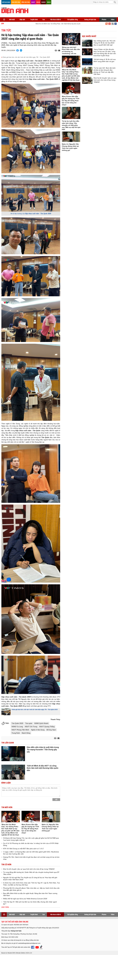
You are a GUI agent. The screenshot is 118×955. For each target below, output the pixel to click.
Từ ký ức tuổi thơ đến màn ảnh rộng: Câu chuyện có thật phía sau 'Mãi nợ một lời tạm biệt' (71, 125)
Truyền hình (34, 19)
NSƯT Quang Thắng (47, 726)
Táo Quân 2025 (17, 723)
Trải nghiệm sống (72, 19)
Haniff (33, 2)
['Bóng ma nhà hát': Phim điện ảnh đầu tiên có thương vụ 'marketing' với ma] (71, 39)
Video (112, 19)
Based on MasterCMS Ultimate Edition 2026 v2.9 (16, 953)
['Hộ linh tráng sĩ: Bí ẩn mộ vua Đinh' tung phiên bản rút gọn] (87, 61)
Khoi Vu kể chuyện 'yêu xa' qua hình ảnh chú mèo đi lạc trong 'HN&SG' (29, 869)
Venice (49, 2)
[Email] (59, 50)
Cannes (43, 2)
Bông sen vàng (26, 2)
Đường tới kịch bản (90, 19)
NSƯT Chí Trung (31, 726)
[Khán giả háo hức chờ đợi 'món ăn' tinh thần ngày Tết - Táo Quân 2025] (6, 711)
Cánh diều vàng (16, 2)
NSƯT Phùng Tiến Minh (20, 730)
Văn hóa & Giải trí (55, 19)
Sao (43, 19)
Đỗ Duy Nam (51, 730)
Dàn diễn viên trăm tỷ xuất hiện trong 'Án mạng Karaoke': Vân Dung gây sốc (43, 749)
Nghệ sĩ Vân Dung (37, 730)
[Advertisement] (75, 10)
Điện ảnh (22, 19)
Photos (104, 19)
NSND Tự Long (17, 726)
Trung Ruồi (16, 733)
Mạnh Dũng (26, 733)
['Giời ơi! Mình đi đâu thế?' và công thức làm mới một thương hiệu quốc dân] (13, 772)
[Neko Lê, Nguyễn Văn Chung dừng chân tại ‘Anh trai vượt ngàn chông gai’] (51, 816)
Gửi (56, 799)
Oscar (38, 2)
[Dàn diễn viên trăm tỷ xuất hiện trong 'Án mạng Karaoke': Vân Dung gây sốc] (13, 753)
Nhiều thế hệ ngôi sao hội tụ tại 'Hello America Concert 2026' (25, 899)
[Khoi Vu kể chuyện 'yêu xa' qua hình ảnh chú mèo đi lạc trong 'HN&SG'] (87, 80)
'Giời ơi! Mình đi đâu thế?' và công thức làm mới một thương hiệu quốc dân (42, 768)
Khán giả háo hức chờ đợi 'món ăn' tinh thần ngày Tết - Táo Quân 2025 (26, 57)
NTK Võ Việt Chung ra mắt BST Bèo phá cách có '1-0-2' (23, 849)
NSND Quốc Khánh (41, 723)
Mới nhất (12, 19)
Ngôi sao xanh (6, 2)
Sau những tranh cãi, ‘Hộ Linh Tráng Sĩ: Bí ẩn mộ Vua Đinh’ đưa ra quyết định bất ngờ (104, 43)
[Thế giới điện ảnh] (14, 10)
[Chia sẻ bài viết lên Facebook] (17, 50)
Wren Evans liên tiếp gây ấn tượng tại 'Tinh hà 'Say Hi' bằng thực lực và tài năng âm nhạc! (30, 829)
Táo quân (28, 723)
